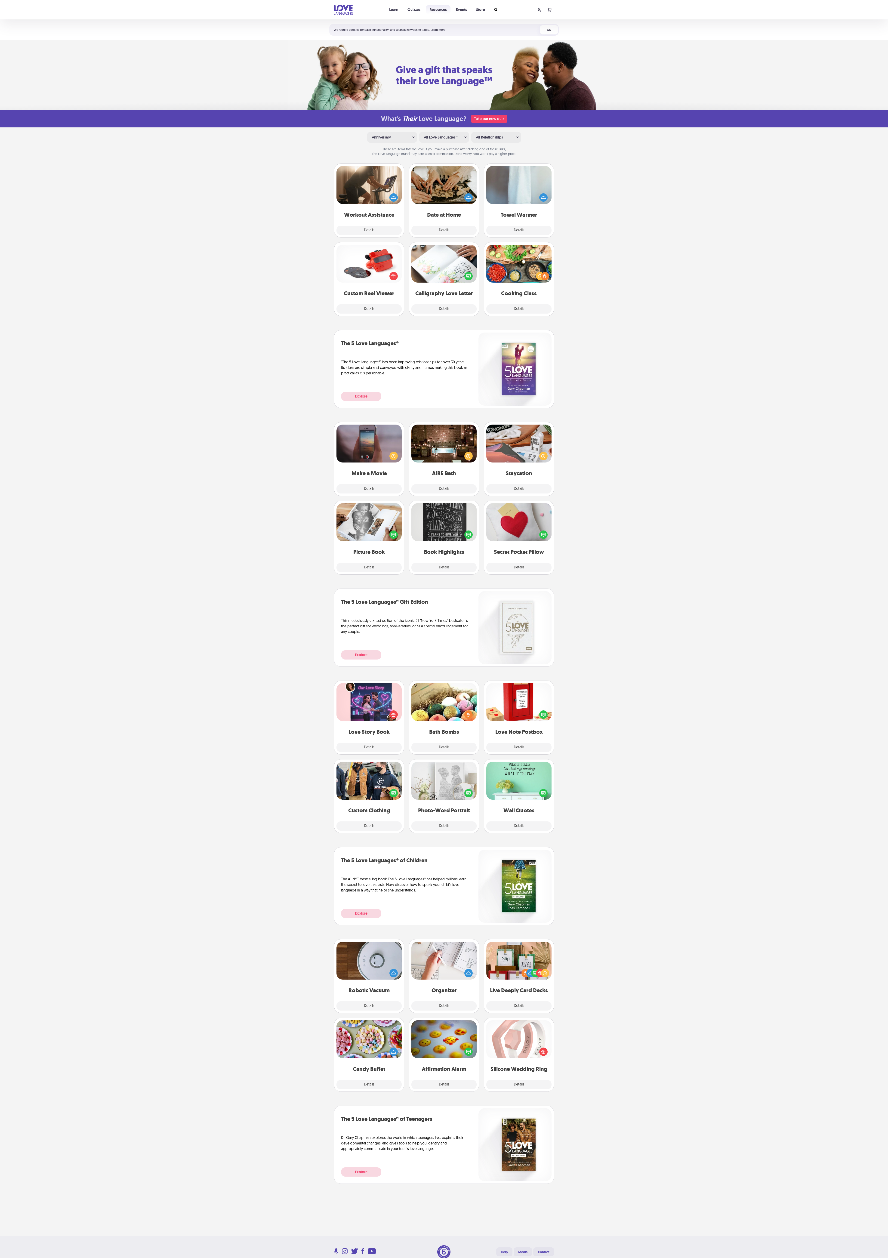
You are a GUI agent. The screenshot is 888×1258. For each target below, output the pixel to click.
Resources (438, 9)
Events (461, 9)
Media (522, 1252)
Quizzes (413, 9)
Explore (361, 396)
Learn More (438, 30)
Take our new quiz (489, 118)
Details (369, 230)
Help (504, 1252)
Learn (393, 9)
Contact (543, 1252)
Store (480, 9)
